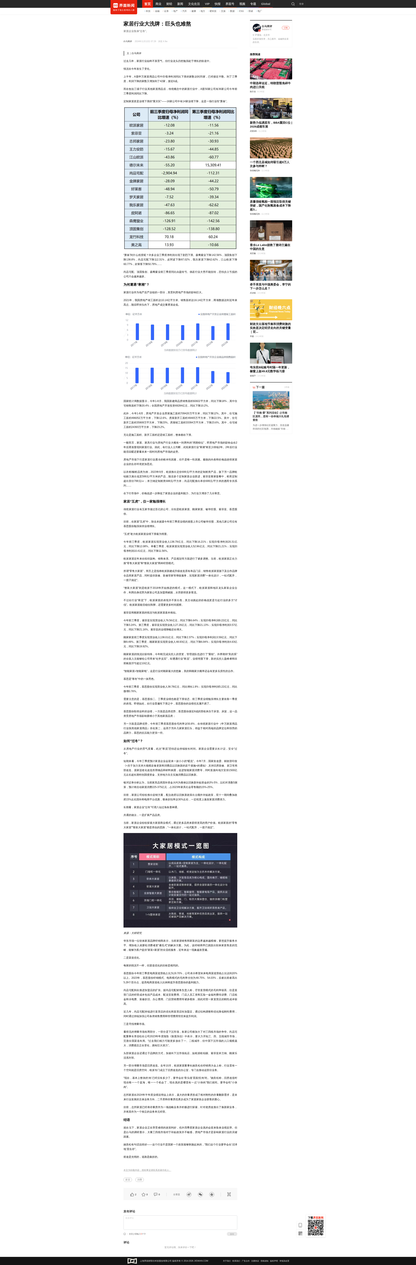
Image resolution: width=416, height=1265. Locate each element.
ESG (241, 11)
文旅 (223, 11)
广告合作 (246, 1261)
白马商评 (128, 41)
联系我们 (236, 1261)
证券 (166, 11)
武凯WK (253, 131)
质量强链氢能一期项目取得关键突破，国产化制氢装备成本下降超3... (270, 205)
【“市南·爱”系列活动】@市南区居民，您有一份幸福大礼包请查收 (271, 416)
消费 (139, 1179)
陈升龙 (253, 91)
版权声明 (274, 1261)
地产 (175, 11)
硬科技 (213, 11)
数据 (232, 11)
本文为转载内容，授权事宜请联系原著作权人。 (147, 1170)
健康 (193, 11)
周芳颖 (253, 253)
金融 (157, 11)
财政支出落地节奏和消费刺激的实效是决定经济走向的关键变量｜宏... (270, 327)
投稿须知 (264, 1261)
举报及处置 (284, 1261)
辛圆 (252, 336)
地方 (203, 11)
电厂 (260, 11)
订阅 (286, 28)
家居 (127, 1179)
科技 (148, 11)
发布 (232, 1234)
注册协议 (255, 1261)
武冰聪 (253, 293)
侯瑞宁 (253, 376)
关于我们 (227, 1261)
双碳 (250, 11)
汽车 (184, 11)
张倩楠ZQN (255, 170)
